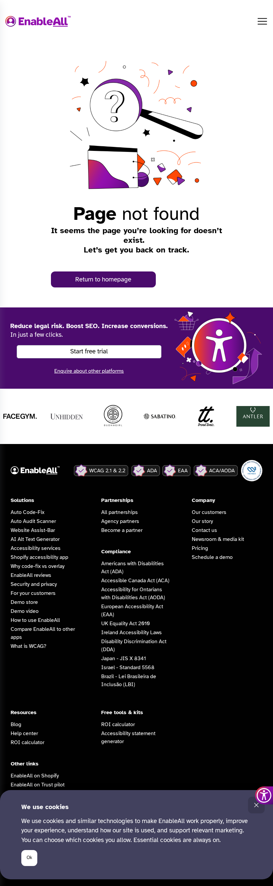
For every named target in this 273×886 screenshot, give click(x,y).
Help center (24, 733)
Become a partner (121, 530)
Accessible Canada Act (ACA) (135, 580)
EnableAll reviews (31, 575)
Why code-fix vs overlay (38, 566)
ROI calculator (27, 742)
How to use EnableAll (35, 620)
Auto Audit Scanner (33, 521)
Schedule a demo (212, 557)
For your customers (33, 593)
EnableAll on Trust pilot (38, 784)
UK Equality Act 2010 (125, 623)
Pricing (200, 548)
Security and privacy (34, 584)
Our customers (209, 512)
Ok (29, 857)
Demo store (24, 602)
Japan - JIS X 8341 (123, 658)
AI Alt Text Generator (35, 539)
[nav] (262, 21)
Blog (16, 724)
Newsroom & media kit (218, 539)
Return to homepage (103, 279)
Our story (202, 521)
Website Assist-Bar (33, 530)
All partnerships (119, 512)
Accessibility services (36, 548)
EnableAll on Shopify (35, 775)
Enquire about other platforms (89, 371)
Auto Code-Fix (27, 512)
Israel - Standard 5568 (127, 667)
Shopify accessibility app (39, 557)
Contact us (204, 530)
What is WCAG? (28, 646)
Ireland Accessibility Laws (131, 632)
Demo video (25, 611)
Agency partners (120, 521)
